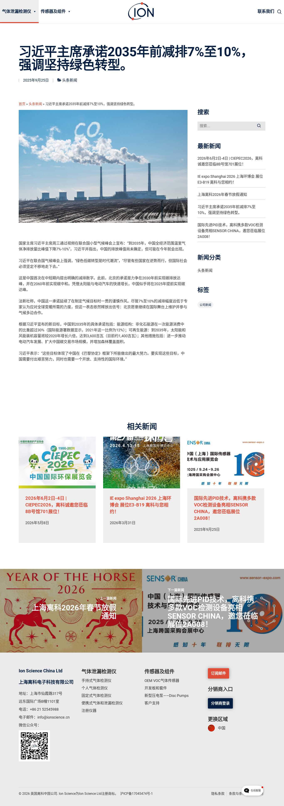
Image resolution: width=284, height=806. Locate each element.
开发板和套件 (155, 688)
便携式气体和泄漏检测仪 (102, 703)
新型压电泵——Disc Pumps (166, 695)
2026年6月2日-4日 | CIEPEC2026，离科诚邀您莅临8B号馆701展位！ (230, 161)
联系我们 (266, 11)
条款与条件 (237, 794)
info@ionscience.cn (53, 717)
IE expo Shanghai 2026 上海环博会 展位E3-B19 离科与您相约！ (230, 179)
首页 (22, 104)
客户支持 (151, 703)
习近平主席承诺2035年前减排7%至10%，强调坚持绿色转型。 (227, 210)
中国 (221, 728)
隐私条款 (218, 794)
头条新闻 (69, 80)
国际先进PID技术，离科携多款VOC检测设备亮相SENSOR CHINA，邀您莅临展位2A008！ (231, 231)
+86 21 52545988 (44, 709)
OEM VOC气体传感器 (161, 680)
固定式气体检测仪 (96, 695)
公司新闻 (205, 304)
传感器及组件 (53, 11)
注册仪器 (88, 710)
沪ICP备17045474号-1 (136, 794)
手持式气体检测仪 (96, 680)
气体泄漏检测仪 (16, 11)
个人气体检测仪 (94, 688)
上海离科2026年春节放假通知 (222, 194)
